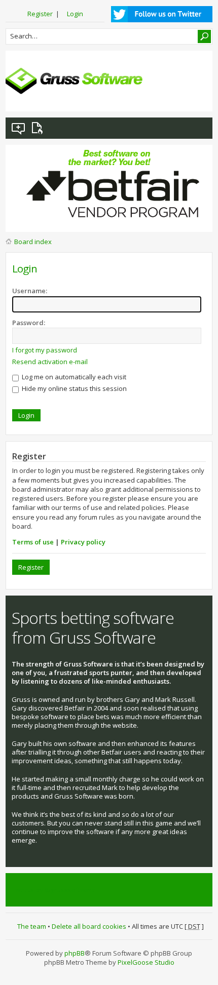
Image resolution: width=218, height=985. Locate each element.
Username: (29, 290)
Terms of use (33, 541)
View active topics (39, 128)
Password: (28, 322)
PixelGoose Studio (146, 962)
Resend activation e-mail (50, 361)
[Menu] (196, 95)
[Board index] (74, 81)
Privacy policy (83, 541)
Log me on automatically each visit (73, 376)
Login (75, 13)
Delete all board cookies (89, 926)
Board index (33, 241)
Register (40, 13)
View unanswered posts (19, 128)
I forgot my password (44, 349)
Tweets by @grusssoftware (54, 889)
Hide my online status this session (73, 388)
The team (31, 926)
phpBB (74, 953)
